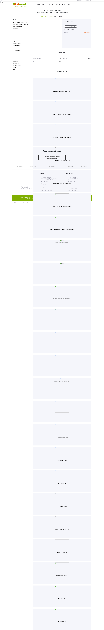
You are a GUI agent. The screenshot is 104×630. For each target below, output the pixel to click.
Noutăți (58, 4)
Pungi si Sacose (17, 55)
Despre (38, 4)
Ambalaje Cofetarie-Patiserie (20, 24)
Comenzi (21, 197)
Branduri (51, 4)
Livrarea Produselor (27, 197)
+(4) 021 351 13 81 (79, 0)
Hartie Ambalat (17, 45)
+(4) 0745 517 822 (44, 184)
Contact (69, 4)
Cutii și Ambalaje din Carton (20, 22)
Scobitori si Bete (17, 43)
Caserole (15, 32)
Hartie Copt (16, 48)
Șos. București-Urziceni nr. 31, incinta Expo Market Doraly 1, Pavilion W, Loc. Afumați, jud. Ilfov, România (49, 178)
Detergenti (16, 63)
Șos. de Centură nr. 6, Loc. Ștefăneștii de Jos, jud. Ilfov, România (74, 178)
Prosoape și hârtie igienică (20, 59)
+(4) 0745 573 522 (88, 0)
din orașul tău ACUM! (52, 157)
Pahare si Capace (17, 39)
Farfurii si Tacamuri (18, 37)
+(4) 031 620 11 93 (71, 181)
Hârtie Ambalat (17, 47)
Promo (63, 4)
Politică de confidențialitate (31, 198)
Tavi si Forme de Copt (18, 30)
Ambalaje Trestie (17, 26)
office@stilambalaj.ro (44, 187)
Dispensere (15, 61)
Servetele (15, 57)
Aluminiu (15, 28)
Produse (44, 4)
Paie (14, 41)
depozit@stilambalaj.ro (72, 186)
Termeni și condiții (23, 198)
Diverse (15, 67)
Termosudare (16, 35)
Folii (14, 52)
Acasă (42, 16)
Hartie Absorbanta (18, 50)
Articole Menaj (17, 65)
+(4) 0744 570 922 (71, 183)
